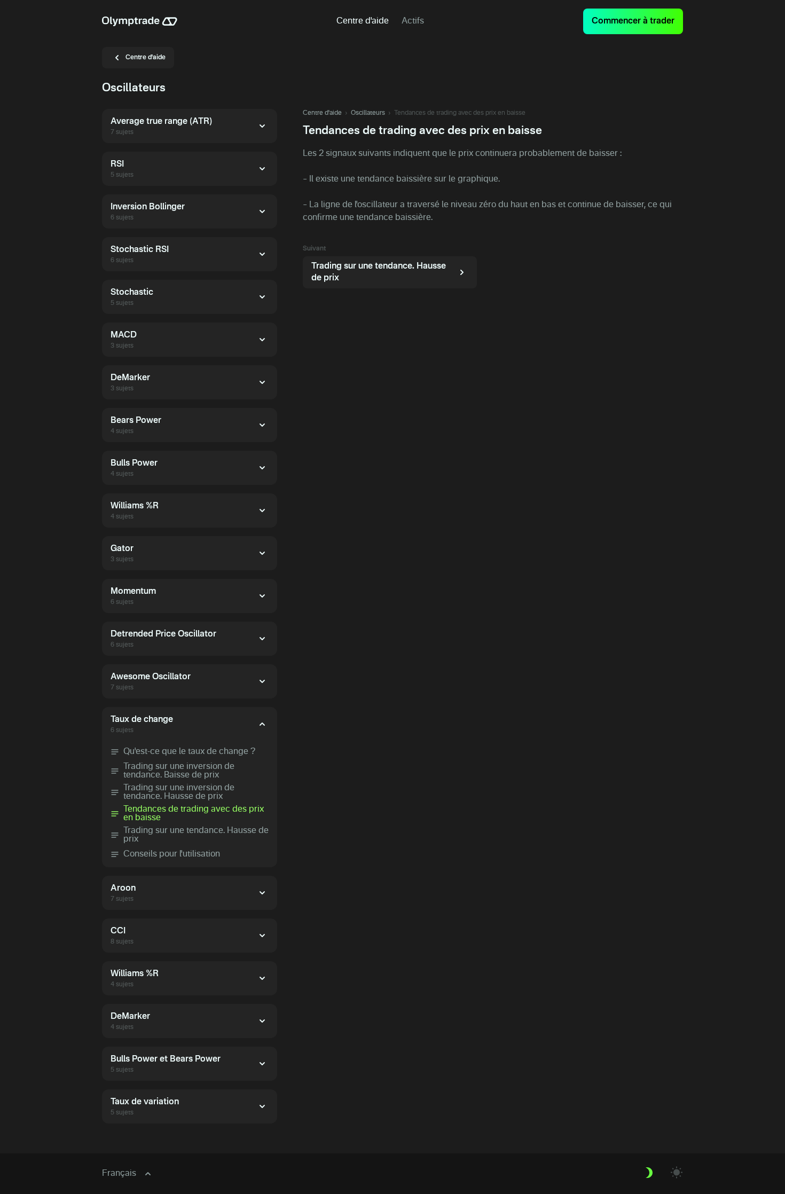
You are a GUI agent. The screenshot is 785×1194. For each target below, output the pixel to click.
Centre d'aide (322, 113)
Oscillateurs (368, 113)
